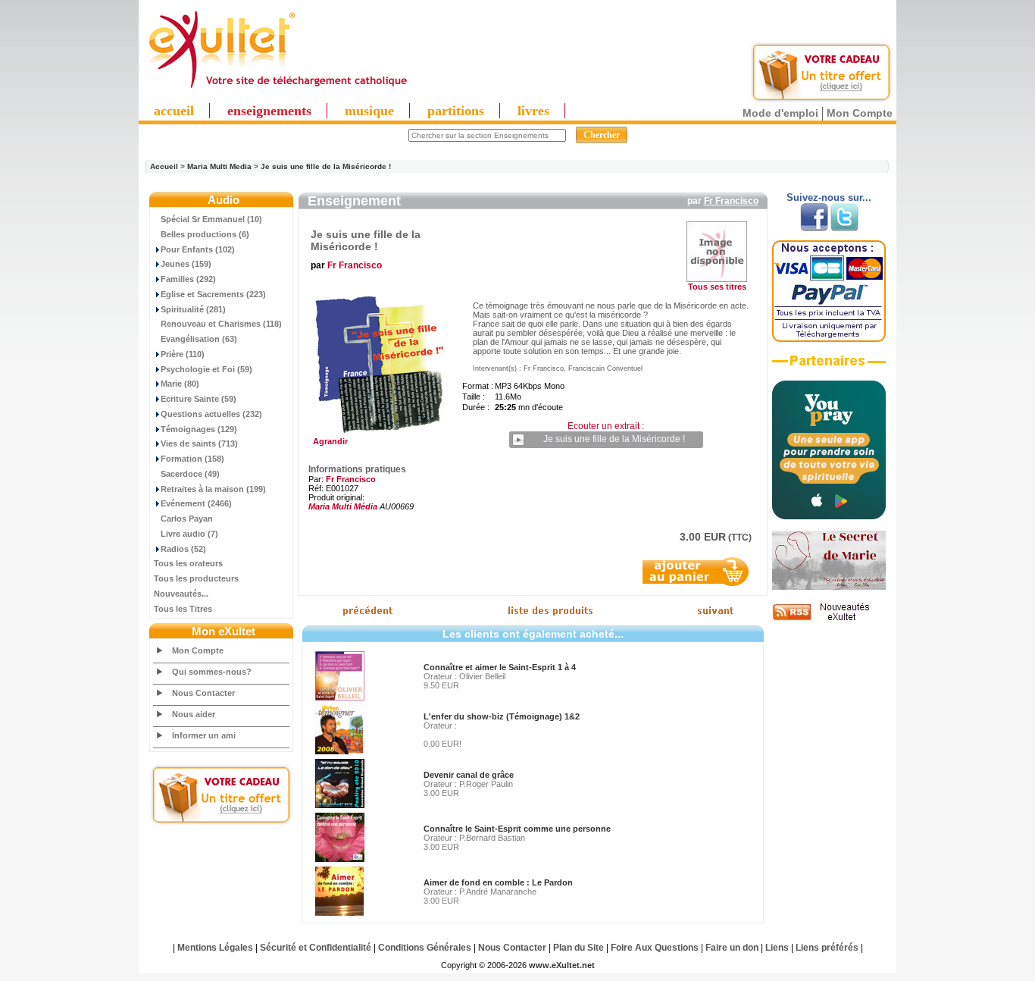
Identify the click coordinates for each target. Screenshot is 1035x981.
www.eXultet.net (562, 965)
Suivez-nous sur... (828, 197)
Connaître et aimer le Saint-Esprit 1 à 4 (500, 667)
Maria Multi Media (219, 166)
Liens (777, 947)
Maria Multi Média (342, 506)
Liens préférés (827, 947)
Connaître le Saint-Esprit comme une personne (517, 828)
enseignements (269, 110)
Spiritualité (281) (193, 309)
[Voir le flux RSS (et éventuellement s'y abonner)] (829, 620)
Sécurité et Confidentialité (315, 947)
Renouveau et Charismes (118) (221, 323)
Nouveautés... (181, 593)
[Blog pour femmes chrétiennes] (829, 586)
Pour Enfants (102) (198, 249)
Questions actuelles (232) (211, 413)
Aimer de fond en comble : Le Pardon (498, 882)
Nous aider (193, 714)
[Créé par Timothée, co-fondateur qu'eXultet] (829, 516)
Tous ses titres (717, 286)
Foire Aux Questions (655, 947)
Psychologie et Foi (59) (206, 369)
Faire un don (731, 947)
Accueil (164, 166)
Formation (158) (192, 458)
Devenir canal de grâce (469, 774)
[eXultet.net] (277, 88)
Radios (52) (183, 548)
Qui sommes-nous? (212, 671)
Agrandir (328, 441)
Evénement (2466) (196, 503)
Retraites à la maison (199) (213, 489)
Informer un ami (204, 735)
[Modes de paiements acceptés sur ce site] (829, 339)
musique (369, 110)
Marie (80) (180, 383)
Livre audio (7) (189, 533)
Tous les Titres (183, 608)
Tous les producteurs (196, 578)
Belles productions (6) (205, 234)
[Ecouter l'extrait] (829, 366)
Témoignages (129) (199, 429)
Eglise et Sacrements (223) (213, 294)
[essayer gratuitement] (821, 100)
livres (533, 110)
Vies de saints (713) (199, 443)
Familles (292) (188, 279)
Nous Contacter (203, 692)
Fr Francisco (731, 201)
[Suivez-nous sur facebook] (814, 228)
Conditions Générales (424, 947)
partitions (455, 110)
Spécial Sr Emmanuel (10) (211, 219)
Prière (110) (183, 354)
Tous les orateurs (188, 563)
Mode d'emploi (780, 113)
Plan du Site (578, 947)
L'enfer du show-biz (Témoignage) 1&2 (502, 716)
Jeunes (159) (186, 263)
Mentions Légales (215, 947)
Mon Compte (860, 113)
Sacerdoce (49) (190, 473)
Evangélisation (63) (199, 338)
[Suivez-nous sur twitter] (844, 228)
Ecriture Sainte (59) (198, 398)
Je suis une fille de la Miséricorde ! (326, 166)
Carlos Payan (187, 518)
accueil (174, 110)
